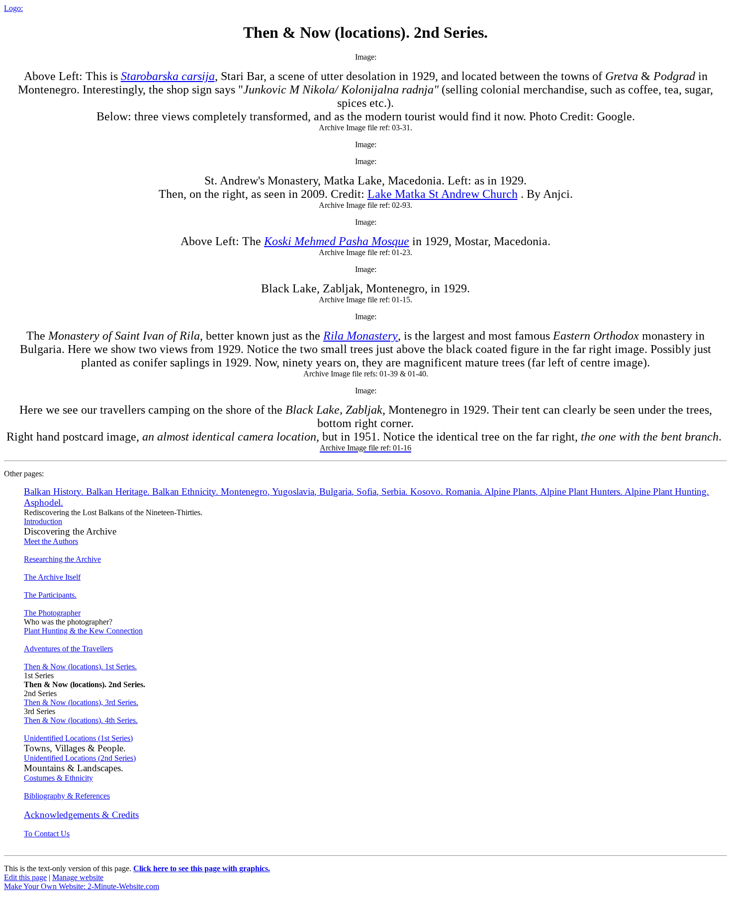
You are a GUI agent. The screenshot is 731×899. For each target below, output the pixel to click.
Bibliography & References (67, 796)
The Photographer (52, 613)
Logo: (13, 8)
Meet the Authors (51, 541)
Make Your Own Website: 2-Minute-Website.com (81, 886)
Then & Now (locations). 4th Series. (81, 720)
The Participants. (50, 595)
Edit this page (25, 877)
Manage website (77, 877)
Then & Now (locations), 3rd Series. (81, 702)
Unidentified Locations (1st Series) (78, 738)
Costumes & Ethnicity (58, 778)
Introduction (43, 521)
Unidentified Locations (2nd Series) (80, 758)
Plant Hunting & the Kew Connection (83, 631)
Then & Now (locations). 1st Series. (80, 666)
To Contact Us (47, 833)
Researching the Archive (62, 559)
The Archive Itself (52, 577)
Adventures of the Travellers (68, 648)
